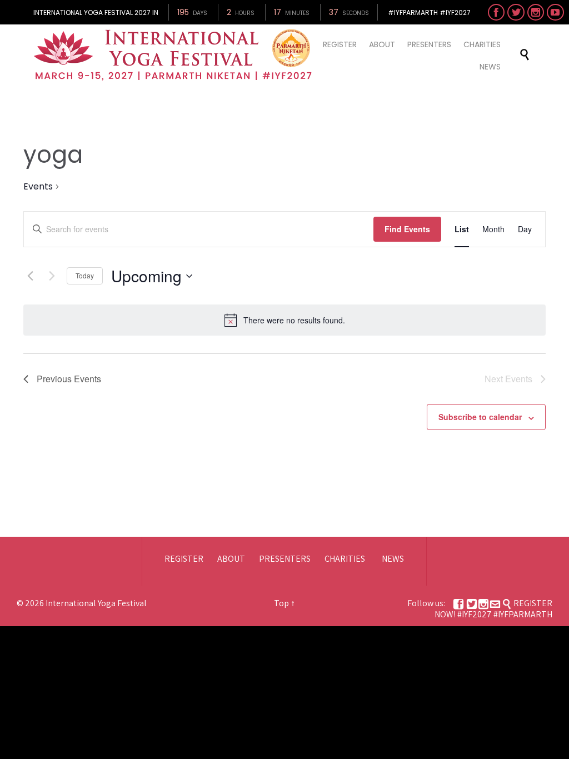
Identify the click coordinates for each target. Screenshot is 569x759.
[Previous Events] (30, 276)
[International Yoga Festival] (174, 55)
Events (38, 187)
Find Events (407, 228)
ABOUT (231, 559)
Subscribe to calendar (480, 416)
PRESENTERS (285, 559)
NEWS (393, 559)
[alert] (294, 320)
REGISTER (183, 559)
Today (85, 275)
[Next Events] (51, 276)
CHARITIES (345, 559)
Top (281, 603)
